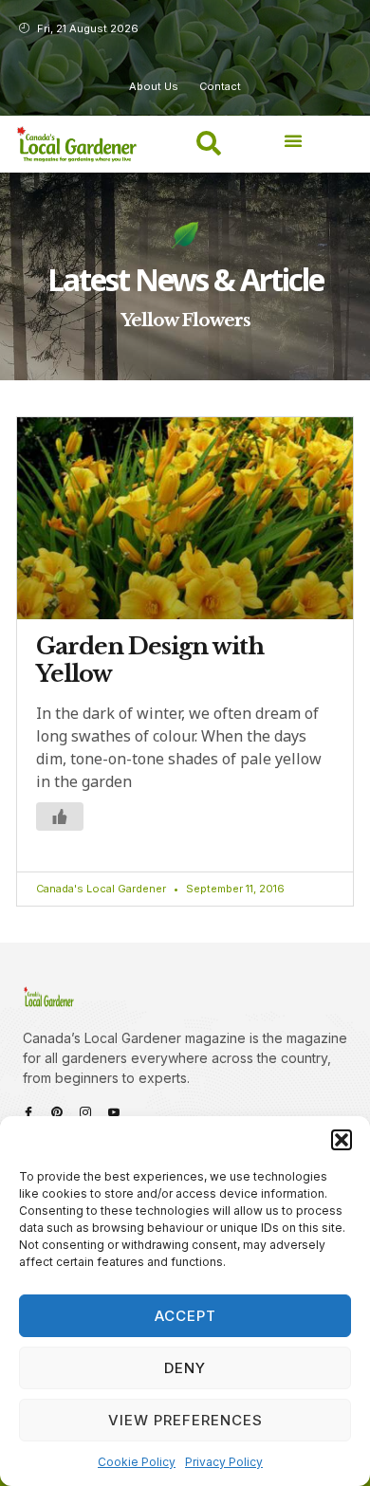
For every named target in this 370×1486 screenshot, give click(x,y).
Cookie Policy (137, 1462)
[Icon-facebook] (28, 1112)
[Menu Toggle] (294, 140)
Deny (185, 1368)
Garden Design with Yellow (150, 660)
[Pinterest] (57, 1112)
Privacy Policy (224, 1462)
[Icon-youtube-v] (114, 1112)
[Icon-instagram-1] (85, 1112)
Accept (185, 1316)
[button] (341, 1139)
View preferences (185, 1420)
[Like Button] (59, 816)
